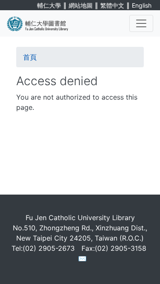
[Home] (43, 23)
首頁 (30, 57)
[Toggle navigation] (141, 23)
